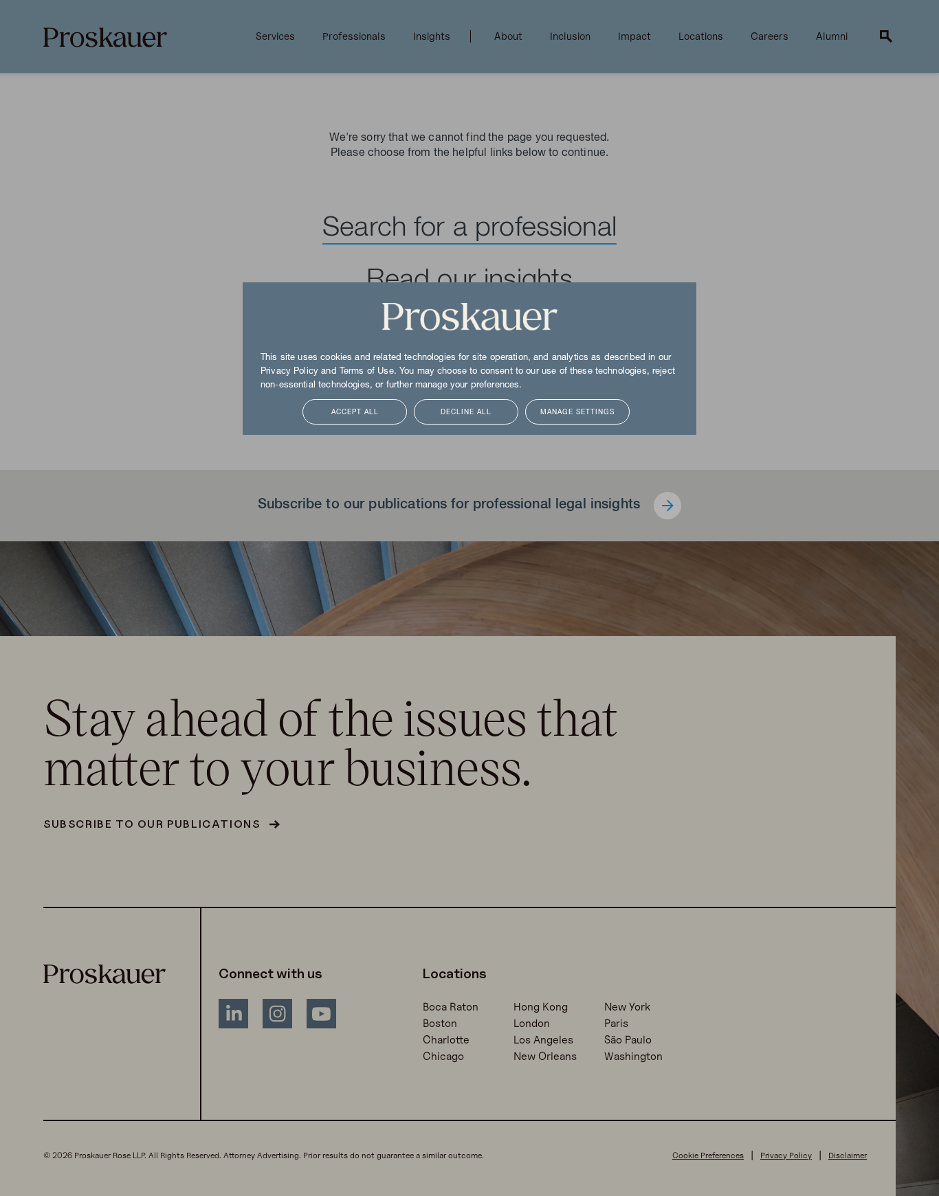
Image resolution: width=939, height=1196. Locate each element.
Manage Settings (577, 412)
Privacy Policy (289, 372)
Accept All (355, 412)
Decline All (466, 412)
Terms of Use (367, 372)
